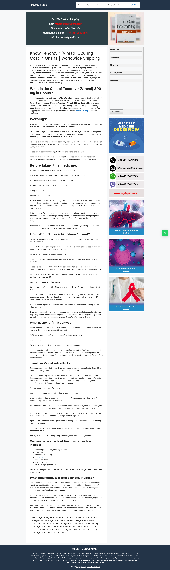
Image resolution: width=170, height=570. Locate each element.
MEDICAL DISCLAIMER (85, 548)
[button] (165, 233)
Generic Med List (114, 5)
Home (80, 5)
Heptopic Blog (38, 4)
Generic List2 (131, 5)
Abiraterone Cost (93, 567)
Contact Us (100, 5)
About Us (89, 5)
